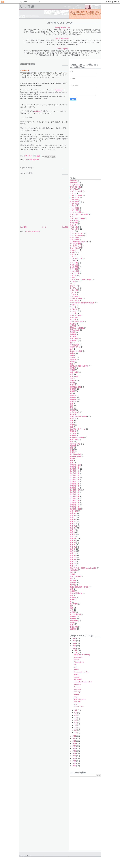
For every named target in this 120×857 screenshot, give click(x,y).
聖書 (71, 448)
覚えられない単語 (76, 351)
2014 (74, 753)
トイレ (72, 277)
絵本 (71, 349)
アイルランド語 (75, 187)
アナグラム (74, 189)
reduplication (75, 185)
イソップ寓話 (74, 208)
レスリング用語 (75, 315)
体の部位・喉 (74, 473)
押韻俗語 (73, 334)
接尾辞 (72, 452)
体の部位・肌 (74, 494)
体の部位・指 (74, 477)
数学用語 (73, 435)
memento (77, 702)
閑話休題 (73, 359)
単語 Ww (73, 559)
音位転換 (73, 336)
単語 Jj (72, 532)
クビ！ (72, 231)
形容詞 (72, 383)
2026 (74, 638)
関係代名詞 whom (80, 699)
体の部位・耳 (74, 482)
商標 (71, 420)
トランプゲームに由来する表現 (80, 279)
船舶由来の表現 (75, 456)
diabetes (77, 687)
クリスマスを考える (77, 235)
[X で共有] (50, 157)
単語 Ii (72, 530)
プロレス (73, 294)
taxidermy (59, 90)
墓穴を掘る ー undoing (82, 654)
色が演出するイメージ (77, 429)
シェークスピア (75, 248)
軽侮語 (72, 391)
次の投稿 (23, 227)
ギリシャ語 (74, 227)
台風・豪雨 (74, 511)
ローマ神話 (74, 317)
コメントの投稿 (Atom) (32, 231)
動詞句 (72, 585)
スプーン (73, 260)
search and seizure (62, 38)
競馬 (71, 378)
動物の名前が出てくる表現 (79, 587)
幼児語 (72, 623)
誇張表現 (73, 397)
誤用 (71, 406)
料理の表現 (74, 627)
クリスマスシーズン (77, 233)
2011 (74, 761)
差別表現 (73, 414)
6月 (75, 720)
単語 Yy (72, 564)
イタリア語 (74, 210)
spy (75, 667)
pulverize (77, 684)
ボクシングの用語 (76, 298)
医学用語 (73, 326)
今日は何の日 (74, 412)
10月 (76, 710)
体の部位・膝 (74, 498)
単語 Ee (72, 522)
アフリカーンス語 (76, 191)
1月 (75, 733)
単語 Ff (72, 524)
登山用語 (73, 580)
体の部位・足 (74, 488)
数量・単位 (74, 439)
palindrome (74, 183)
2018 (74, 743)
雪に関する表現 (75, 454)
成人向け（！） (75, 444)
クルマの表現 (74, 237)
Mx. (75, 664)
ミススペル (74, 309)
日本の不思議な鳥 (76, 593)
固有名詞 (73, 395)
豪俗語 (72, 410)
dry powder (78, 679)
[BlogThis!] (48, 157)
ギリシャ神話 (74, 229)
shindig (76, 659)
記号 (71, 364)
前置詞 (72, 458)
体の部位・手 (74, 484)
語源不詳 (73, 402)
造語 (71, 460)
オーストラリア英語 (77, 218)
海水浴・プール (75, 347)
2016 (74, 748)
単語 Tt (72, 553)
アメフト (73, 193)
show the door (79, 707)
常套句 (72, 425)
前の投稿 (65, 227)
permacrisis (78, 657)
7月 (75, 718)
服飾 (71, 608)
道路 (71, 589)
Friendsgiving (79, 662)
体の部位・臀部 (75, 509)
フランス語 (74, 290)
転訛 (71, 578)
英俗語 (72, 332)
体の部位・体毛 (75, 490)
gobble (76, 669)
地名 (71, 572)
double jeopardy (62, 49)
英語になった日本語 (77, 328)
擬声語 (72, 368)
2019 (74, 741)
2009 (74, 766)
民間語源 (73, 618)
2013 (74, 756)
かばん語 (73, 225)
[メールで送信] (46, 157)
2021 (74, 736)
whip (75, 697)
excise (76, 674)
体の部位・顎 (74, 467)
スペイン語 (74, 263)
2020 (74, 738)
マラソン (73, 305)
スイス (72, 256)
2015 (74, 751)
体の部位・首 (74, 486)
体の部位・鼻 (74, 496)
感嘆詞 (72, 355)
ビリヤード (74, 286)
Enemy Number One (62, 28)
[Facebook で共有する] (52, 157)
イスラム (73, 206)
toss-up (76, 694)
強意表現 (73, 380)
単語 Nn (73, 540)
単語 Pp (73, 545)
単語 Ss (72, 551)
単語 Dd (73, 519)
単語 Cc (72, 517)
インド (72, 216)
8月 (75, 715)
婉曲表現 (73, 629)
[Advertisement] (79, 137)
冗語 (71, 423)
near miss (77, 689)
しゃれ (72, 252)
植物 (71, 427)
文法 (71, 610)
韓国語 (72, 362)
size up (76, 677)
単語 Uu (73, 555)
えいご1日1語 (26, 6)
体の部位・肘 (74, 500)
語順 (71, 404)
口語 (71, 408)
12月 (76, 650)
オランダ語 (74, 221)
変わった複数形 (75, 614)
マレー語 (73, 307)
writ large (77, 692)
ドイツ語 (73, 275)
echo (75, 704)
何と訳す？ (74, 340)
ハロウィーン (74, 282)
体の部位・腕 (74, 507)
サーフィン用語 (75, 244)
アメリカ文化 (74, 197)
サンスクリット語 (76, 246)
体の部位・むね (75, 465)
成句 (71, 442)
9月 (75, 713)
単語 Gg (73, 526)
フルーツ (73, 292)
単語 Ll (72, 536)
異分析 (72, 324)
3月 (75, 727)
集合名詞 (73, 418)
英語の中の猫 (74, 330)
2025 (74, 641)
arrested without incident (83, 682)
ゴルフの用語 (74, 239)
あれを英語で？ (75, 202)
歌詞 (71, 343)
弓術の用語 (74, 376)
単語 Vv (72, 557)
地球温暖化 (74, 570)
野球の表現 (74, 620)
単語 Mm (36, 159)
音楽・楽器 (74, 338)
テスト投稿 (74, 269)
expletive (73, 181)
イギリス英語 (74, 204)
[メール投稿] (43, 156)
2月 (75, 730)
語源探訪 (73, 399)
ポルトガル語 (74, 300)
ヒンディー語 (74, 288)
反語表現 (73, 597)
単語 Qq (73, 547)
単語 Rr (72, 549)
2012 (74, 758)
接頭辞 (72, 450)
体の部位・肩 (74, 469)
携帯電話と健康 (75, 387)
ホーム (44, 227)
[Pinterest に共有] (54, 157)
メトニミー (74, 311)
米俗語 (72, 612)
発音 (71, 595)
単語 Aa (72, 513)
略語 (71, 625)
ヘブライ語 (74, 296)
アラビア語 (74, 199)
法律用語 (73, 616)
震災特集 (73, 431)
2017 (74, 746)
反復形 (72, 599)
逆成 (71, 374)
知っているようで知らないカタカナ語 (83, 568)
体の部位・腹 (74, 503)
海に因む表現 (74, 345)
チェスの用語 (74, 267)
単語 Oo (73, 543)
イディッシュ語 (75, 212)
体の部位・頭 (74, 492)
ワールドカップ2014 (77, 322)
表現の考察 (74, 604)
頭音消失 (73, 583)
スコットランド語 (76, 258)
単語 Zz (72, 566)
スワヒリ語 (74, 265)
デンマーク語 (74, 273)
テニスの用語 (74, 271)
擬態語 (72, 370)
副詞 (71, 606)
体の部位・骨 (74, 475)
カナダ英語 (74, 223)
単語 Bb (73, 515)
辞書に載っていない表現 (78, 416)
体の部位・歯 (74, 479)
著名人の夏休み (75, 576)
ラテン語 (29, 159)
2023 (74, 646)
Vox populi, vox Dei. (81, 672)
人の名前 (73, 433)
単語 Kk (72, 534)
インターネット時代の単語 (79, 214)
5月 (75, 723)
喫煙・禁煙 (74, 372)
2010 (74, 763)
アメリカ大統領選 (76, 195)
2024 (74, 643)
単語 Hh (73, 528)
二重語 (72, 591)
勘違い (72, 353)
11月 (76, 653)
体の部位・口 (74, 471)
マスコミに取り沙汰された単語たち (82, 303)
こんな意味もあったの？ (78, 242)
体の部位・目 (74, 505)
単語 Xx (72, 562)
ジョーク (73, 254)
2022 (74, 648)
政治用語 (73, 446)
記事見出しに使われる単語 (79, 366)
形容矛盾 (73, 385)
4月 (75, 725)
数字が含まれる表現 (77, 437)
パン (71, 284)
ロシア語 (73, 319)
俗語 (71, 463)
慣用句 (72, 357)
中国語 (72, 574)
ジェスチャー (74, 250)
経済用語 (73, 389)
